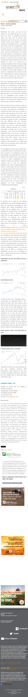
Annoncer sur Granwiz (7, 620)
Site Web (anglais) (7, 483)
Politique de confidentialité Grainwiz (11, 663)
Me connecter (5, 2)
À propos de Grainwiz (7, 613)
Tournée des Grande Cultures (9, 615)
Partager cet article (7, 449)
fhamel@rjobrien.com (12, 396)
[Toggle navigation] (3, 14)
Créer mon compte (14, 2)
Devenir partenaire (6, 622)
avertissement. (9, 681)
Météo (2, 614)
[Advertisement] (14, 521)
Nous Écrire (17, 483)
